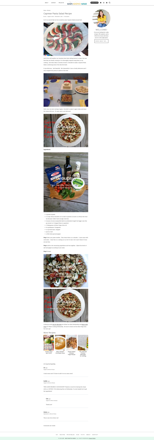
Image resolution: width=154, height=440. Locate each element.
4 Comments (66, 16)
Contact (53, 2)
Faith (83, 434)
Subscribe (94, 2)
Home (45, 10)
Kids (77, 434)
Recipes (48, 10)
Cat (45, 16)
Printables (71, 434)
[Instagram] (104, 3)
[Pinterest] (107, 3)
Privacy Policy (92, 438)
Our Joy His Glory (57, 324)
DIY (57, 434)
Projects (61, 2)
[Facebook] (100, 3)
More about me (101, 41)
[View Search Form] (110, 3)
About (46, 2)
